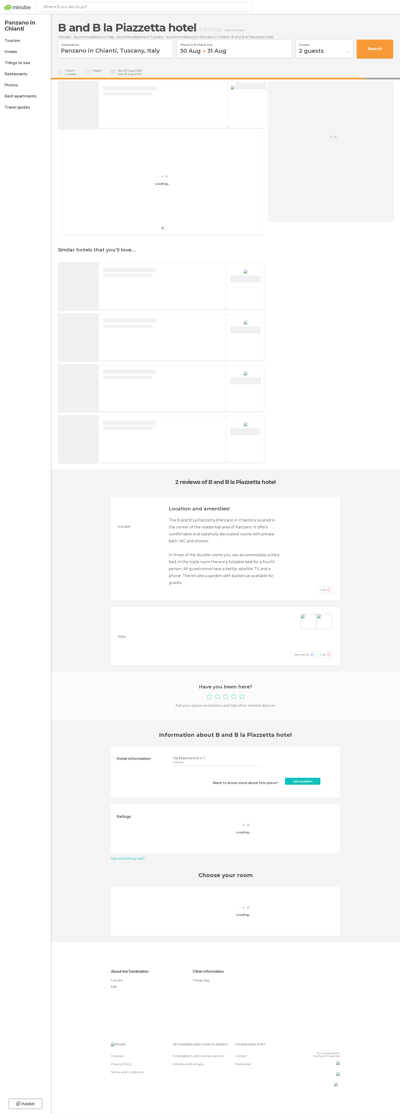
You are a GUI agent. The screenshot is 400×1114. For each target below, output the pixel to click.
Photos (11, 85)
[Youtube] (336, 1046)
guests (304, 43)
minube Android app (188, 1064)
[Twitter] (321, 1046)
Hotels (11, 52)
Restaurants (16, 74)
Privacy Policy (121, 1064)
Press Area (243, 1064)
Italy (114, 986)
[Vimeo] (328, 1046)
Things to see (17, 63)
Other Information (208, 971)
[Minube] (17, 7)
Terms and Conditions (127, 1072)
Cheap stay (201, 980)
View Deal (251, 86)
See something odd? (128, 858)
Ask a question (302, 781)
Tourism (12, 40)
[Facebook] (313, 1046)
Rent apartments (21, 96)
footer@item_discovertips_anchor (199, 1056)
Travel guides (17, 107)
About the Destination (129, 971)
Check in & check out (196, 43)
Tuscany (117, 980)
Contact (241, 1056)
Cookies (117, 1056)
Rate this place (234, 30)
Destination (70, 43)
